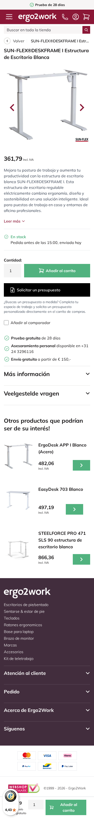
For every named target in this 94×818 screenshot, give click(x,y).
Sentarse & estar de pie (24, 611)
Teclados (12, 618)
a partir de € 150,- (41, 359)
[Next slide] (81, 107)
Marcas (10, 645)
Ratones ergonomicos (23, 624)
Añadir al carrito (60, 270)
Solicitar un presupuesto (38, 290)
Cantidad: (12, 260)
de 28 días (35, 338)
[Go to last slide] (12, 107)
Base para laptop (19, 631)
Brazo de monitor (19, 638)
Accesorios (13, 651)
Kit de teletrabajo (19, 658)
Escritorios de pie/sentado (26, 604)
